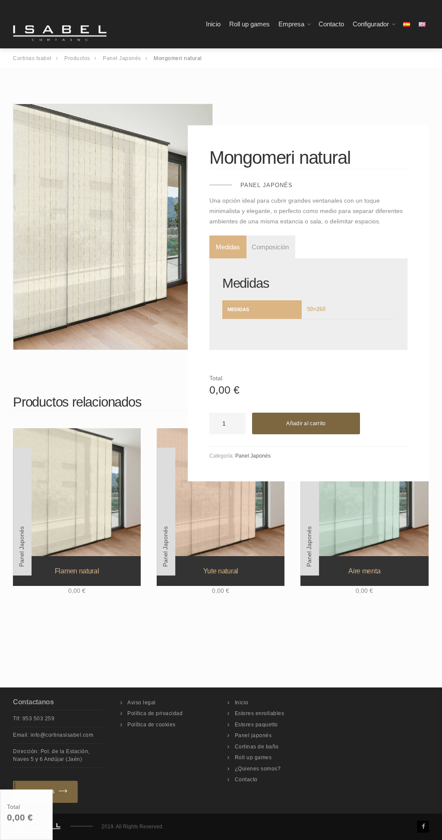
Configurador (371, 24)
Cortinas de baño (257, 747)
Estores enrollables (259, 713)
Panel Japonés (266, 185)
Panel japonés (253, 735)
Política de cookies (151, 725)
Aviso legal (141, 703)
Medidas (228, 247)
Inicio (213, 24)
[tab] (226, 246)
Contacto (331, 24)
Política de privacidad (155, 713)
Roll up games (249, 24)
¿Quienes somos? (258, 769)
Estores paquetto (256, 725)
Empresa (291, 24)
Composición (270, 247)
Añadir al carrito (305, 423)
